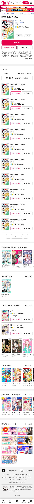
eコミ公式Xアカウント (10, 471)
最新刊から (29, 73)
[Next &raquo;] (26, 236)
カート (17, 502)
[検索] (12, 2)
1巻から (22, 73)
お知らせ (4, 477)
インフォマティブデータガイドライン (14, 479)
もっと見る (28, 276)
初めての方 (23, 502)
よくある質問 (15, 474)
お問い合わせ (25, 474)
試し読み (26, 47)
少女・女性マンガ (19, 22)
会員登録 (25, 2)
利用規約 (11, 477)
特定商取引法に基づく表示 (17, 482)
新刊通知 (20, 36)
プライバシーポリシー (22, 477)
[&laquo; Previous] (8, 236)
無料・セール (30, 502)
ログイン (18, 2)
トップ (3, 502)
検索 (10, 502)
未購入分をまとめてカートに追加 (18, 78)
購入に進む (17, 42)
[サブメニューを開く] (31, 2)
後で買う (29, 36)
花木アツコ (18, 20)
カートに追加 (10, 47)
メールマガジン (28, 470)
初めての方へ (6, 474)
